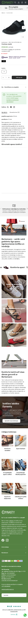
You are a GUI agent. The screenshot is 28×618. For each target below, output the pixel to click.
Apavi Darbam (20, 448)
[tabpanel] (14, 155)
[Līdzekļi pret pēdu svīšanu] (20, 488)
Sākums (3, 13)
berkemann (4, 42)
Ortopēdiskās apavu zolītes (7, 473)
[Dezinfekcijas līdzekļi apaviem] (20, 464)
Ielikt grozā (19, 77)
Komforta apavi (13, 267)
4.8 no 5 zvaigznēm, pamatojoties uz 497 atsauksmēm (14, 610)
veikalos (11, 521)
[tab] (4, 112)
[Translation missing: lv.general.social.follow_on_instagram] (14, 107)
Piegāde (10, 49)
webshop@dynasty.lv (8, 589)
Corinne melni (9, 13)
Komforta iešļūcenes (7, 497)
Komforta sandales (7, 449)
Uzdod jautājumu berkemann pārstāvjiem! (13, 100)
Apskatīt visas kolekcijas (11, 421)
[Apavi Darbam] (20, 440)
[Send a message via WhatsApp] (25, 615)
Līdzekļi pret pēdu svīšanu (20, 497)
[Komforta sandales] (7, 440)
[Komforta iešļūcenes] (7, 488)
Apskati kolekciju (14, 312)
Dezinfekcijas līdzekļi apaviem (21, 473)
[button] (22, 2)
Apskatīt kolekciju (14, 288)
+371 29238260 (6, 586)
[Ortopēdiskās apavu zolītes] (7, 464)
